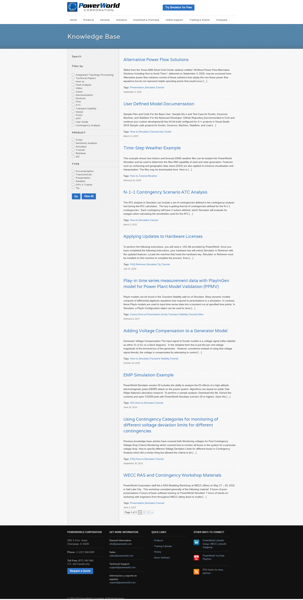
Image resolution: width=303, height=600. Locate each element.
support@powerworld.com (122, 567)
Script (164, 314)
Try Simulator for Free (178, 7)
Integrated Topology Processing (94, 74)
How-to (134, 131)
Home (73, 19)
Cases (133, 314)
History (157, 552)
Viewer (79, 111)
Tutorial (160, 87)
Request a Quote (80, 570)
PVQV (79, 115)
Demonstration (84, 95)
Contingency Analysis (88, 125)
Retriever (141, 264)
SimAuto (81, 98)
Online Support (174, 19)
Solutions (121, 19)
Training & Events (199, 19)
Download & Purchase (146, 19)
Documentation (85, 171)
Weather (152, 175)
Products (88, 19)
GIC (132, 402)
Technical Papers (86, 78)
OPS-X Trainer (84, 184)
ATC (78, 105)
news (220, 569)
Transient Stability (178, 314)
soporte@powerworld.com (122, 582)
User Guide (165, 131)
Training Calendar (163, 546)
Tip (159, 264)
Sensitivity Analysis (86, 143)
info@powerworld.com (120, 544)
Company (221, 19)
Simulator (150, 87)
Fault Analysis (83, 84)
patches (207, 573)
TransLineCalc (84, 174)
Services (105, 19)
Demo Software (162, 557)
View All (88, 196)
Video (200, 314)
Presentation (137, 87)
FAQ (132, 264)
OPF (78, 118)
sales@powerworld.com (121, 555)
